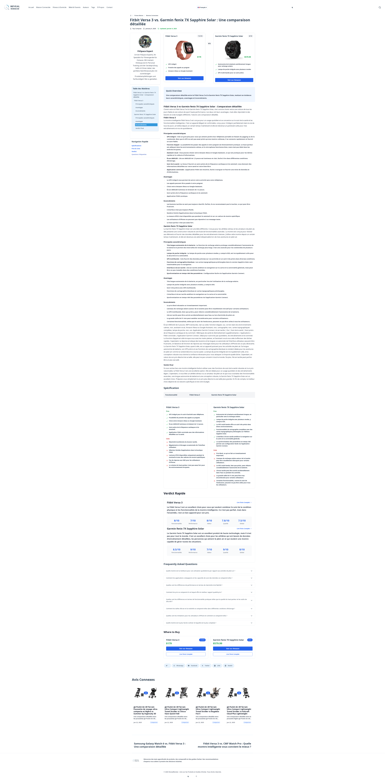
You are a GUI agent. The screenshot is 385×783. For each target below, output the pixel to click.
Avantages (139, 107)
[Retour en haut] (196, 776)
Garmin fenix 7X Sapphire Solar (145, 114)
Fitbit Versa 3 (138, 100)
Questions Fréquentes (139, 154)
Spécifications (136, 146)
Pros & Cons (136, 148)
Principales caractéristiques (145, 104)
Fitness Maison (138, 15)
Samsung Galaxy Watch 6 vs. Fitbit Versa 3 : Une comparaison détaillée (160, 745)
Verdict (134, 151)
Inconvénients (140, 111)
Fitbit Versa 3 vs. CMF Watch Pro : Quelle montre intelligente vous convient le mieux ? (224, 745)
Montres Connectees (152, 15)
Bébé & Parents (75, 7)
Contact (109, 7)
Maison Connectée (43, 7)
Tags (93, 7)
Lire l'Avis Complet (243, 502)
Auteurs (86, 7)
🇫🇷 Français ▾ (202, 7)
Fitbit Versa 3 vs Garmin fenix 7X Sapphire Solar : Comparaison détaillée (144, 94)
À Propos (100, 7)
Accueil (31, 7)
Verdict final (140, 128)
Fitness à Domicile (59, 7)
